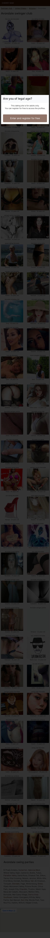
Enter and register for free (25, 118)
